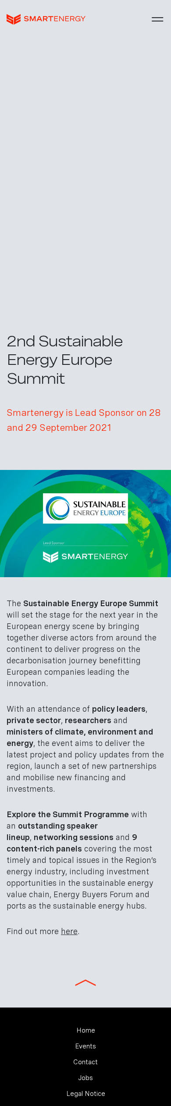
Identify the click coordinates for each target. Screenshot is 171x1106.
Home (85, 1030)
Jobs (85, 1078)
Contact (85, 1062)
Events (85, 1046)
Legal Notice (85, 1094)
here (69, 931)
